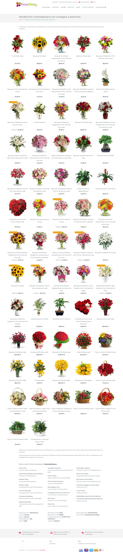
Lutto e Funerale (88, 7)
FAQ (51, 541)
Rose (62, 7)
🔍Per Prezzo (100, 7)
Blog (79, 541)
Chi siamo (52, 543)
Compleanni (46, 7)
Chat (94, 2)
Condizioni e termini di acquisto (87, 543)
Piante (78, 7)
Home (20, 19)
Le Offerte (55, 7)
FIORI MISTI (70, 7)
